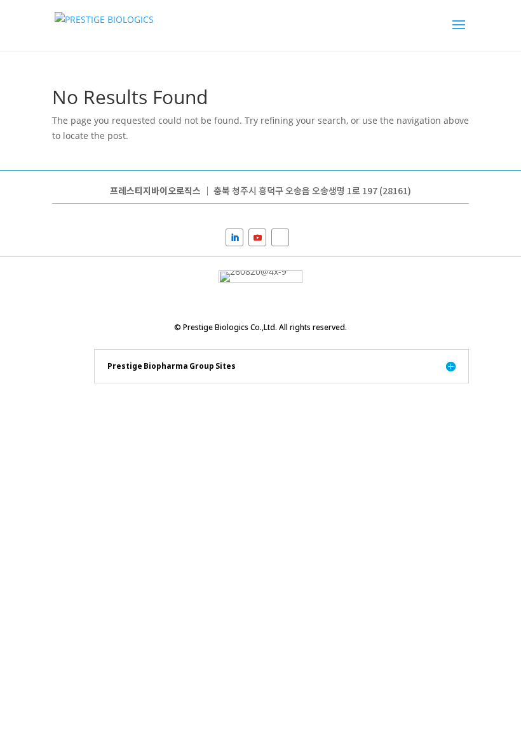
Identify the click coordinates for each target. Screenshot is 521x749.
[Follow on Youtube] (257, 237)
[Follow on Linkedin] (234, 237)
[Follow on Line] (280, 237)
